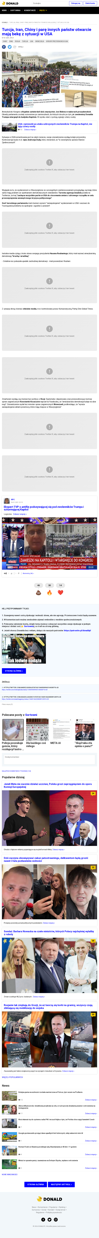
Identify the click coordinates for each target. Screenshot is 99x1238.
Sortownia (29, 626)
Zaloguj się (75, 3)
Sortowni (31, 715)
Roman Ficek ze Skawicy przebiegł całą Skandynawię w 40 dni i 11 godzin (47, 1147)
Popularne (53, 1207)
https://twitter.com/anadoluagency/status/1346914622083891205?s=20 (25, 699)
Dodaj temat (60, 1210)
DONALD (5, 22)
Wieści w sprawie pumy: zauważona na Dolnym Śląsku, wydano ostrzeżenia (48, 1160)
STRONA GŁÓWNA (35, 1184)
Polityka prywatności (54, 1212)
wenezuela (39, 41)
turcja (25, 41)
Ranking (62, 1207)
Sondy (44, 1210)
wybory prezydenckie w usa (57, 41)
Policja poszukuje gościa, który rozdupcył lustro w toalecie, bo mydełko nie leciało (13, 750)
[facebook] (5, 47)
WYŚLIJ (20, 47)
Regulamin (40, 1212)
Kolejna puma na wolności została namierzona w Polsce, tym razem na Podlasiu (50, 1092)
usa (31, 41)
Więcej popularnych (12, 1077)
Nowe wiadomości (9, 1174)
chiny (5, 41)
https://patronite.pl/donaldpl (77, 630)
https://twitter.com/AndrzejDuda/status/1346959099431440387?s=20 (24, 690)
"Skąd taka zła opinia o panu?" (84, 744)
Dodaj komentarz (12, 757)
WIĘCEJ (42, 10)
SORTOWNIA (15, 10)
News (34, 1207)
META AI (55, 742)
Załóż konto (90, 3)
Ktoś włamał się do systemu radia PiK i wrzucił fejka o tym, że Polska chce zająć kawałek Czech (56, 1119)
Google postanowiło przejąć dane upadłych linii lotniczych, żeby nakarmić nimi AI (50, 1133)
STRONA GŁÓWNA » (14, 671)
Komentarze (43, 1207)
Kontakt (51, 1210)
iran (11, 41)
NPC (13, 500)
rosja (17, 41)
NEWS (4, 10)
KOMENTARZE (30, 10)
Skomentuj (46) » (28, 573)
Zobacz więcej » (30, 129)
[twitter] (10, 47)
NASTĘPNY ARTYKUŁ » (61, 1184)
